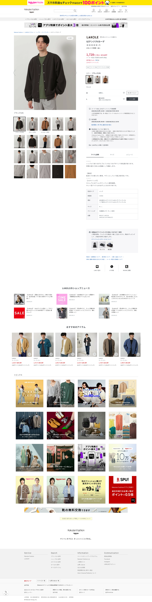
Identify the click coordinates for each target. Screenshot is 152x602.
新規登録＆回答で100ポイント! (100, 6)
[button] (45, 72)
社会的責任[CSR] (63, 597)
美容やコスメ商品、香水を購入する (62, 590)
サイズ (112, 154)
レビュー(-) (129, 154)
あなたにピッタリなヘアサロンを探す (34, 590)
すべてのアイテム (56, 567)
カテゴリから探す (56, 562)
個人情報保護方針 (34, 597)
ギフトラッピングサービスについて (101, 239)
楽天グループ (114, 6)
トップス (38, 32)
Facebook (107, 559)
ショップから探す (56, 559)
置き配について (106, 257)
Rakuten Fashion (18, 32)
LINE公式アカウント (110, 564)
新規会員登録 (108, 556)
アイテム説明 (95, 154)
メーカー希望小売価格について (115, 259)
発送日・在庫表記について (93, 257)
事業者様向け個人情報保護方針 (49, 597)
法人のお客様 (81, 567)
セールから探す (55, 564)
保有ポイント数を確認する (112, 590)
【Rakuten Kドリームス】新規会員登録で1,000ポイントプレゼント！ (55, 585)
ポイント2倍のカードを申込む (87, 590)
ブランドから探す (56, 556)
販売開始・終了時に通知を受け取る (101, 125)
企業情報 (26, 597)
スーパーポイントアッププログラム (87, 556)
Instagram (107, 561)
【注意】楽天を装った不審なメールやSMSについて (76, 518)
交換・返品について (117, 257)
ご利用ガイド (81, 562)
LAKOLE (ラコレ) (29, 32)
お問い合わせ (81, 564)
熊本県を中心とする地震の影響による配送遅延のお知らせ (76, 15)
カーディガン (45, 32)
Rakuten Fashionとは (84, 559)
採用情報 (71, 597)
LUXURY (26, 559)
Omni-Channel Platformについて (87, 573)
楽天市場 (124, 6)
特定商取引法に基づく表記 (85, 570)
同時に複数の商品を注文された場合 (95, 259)
